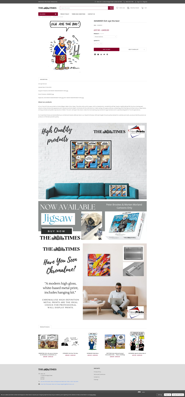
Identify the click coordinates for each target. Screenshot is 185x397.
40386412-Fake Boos (92, 353)
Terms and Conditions (78, 14)
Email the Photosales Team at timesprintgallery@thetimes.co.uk (57, 384)
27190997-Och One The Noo (70, 353)
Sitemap (96, 379)
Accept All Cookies (178, 394)
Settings (160, 394)
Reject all (167, 394)
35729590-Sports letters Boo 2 (137, 353)
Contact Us (91, 14)
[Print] (101, 54)
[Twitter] (104, 54)
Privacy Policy (64, 14)
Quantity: (97, 40)
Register (145, 1)
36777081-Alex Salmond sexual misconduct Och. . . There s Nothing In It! (115, 355)
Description (43, 79)
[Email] (98, 54)
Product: (99, 33)
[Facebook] (95, 54)
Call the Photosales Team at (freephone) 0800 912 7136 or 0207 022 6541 (59, 381)
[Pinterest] (107, 54)
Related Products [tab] (45, 327)
